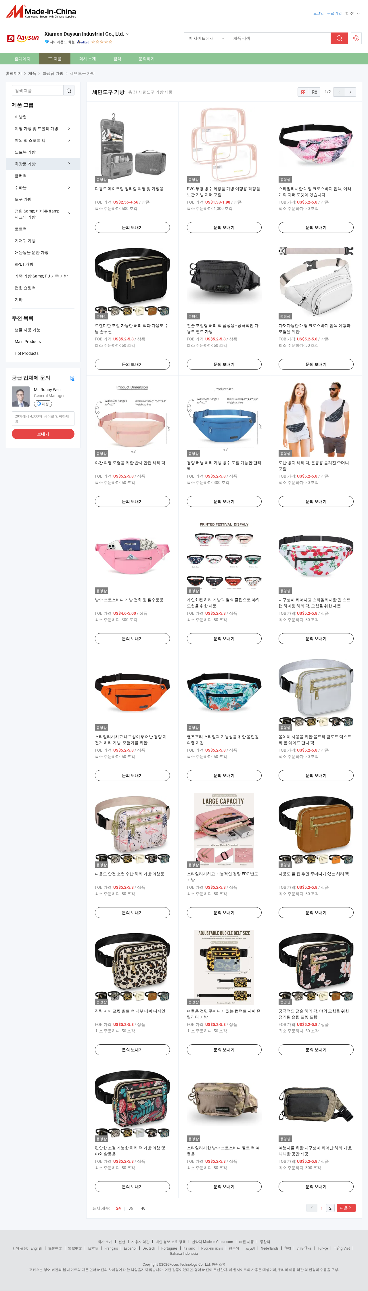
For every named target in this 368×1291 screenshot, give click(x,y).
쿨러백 (21, 175)
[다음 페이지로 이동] (350, 92)
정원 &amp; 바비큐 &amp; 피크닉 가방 (37, 214)
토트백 (21, 228)
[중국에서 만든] (43, 11)
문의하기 (147, 58)
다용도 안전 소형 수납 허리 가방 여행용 (129, 873)
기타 (19, 299)
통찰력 (265, 1241)
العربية (250, 1248)
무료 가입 (334, 13)
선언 (121, 1241)
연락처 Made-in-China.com (212, 1241)
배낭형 (21, 116)
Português (169, 1248)
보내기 (43, 433)
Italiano (189, 1248)
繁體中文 (75, 1248)
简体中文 (55, 1248)
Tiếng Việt (342, 1248)
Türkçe (323, 1248)
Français (111, 1248)
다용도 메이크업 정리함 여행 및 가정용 (129, 188)
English (36, 1248)
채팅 (45, 403)
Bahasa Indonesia (184, 1253)
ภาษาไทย (304, 1248)
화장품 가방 (25, 163)
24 (118, 1208)
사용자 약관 (140, 1241)
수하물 (21, 187)
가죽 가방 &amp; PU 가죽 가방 (41, 276)
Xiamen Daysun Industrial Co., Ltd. (84, 34)
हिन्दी (288, 1248)
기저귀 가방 (25, 240)
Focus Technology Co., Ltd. (190, 1264)
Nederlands (270, 1248)
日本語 (93, 1248)
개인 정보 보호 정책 (171, 1241)
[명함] (72, 378)
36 (131, 1208)
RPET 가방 (24, 264)
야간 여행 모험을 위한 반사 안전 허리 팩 (130, 462)
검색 (117, 58)
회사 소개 (87, 58)
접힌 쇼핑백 (25, 287)
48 (143, 1208)
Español (130, 1248)
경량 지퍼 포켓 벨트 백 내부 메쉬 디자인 (130, 1011)
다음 (344, 1207)
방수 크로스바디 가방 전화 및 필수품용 (129, 599)
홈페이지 (22, 58)
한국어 (234, 1248)
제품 (58, 58)
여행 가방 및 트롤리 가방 (36, 128)
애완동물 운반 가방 (32, 252)
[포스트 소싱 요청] (356, 38)
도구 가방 (23, 199)
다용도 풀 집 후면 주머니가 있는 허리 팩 (314, 873)
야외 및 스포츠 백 (30, 140)
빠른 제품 (246, 1241)
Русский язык (212, 1248)
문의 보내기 (132, 227)
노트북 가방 (25, 152)
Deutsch (149, 1248)
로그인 (318, 13)
